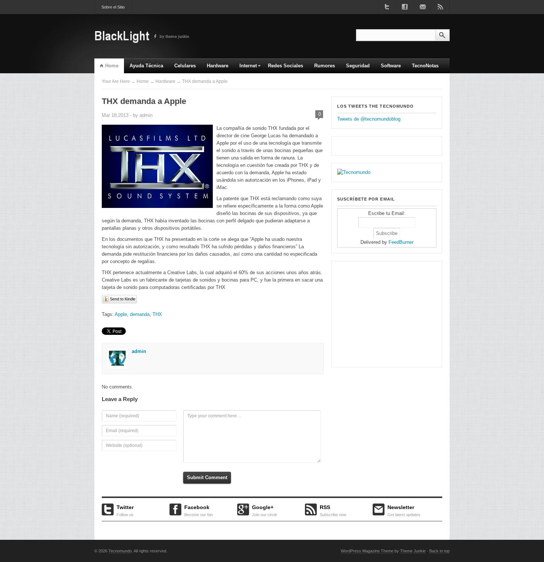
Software (391, 65)
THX (157, 314)
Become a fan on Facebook (405, 7)
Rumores (324, 65)
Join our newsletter (422, 7)
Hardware (217, 65)
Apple (121, 314)
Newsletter (403, 509)
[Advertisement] (383, 313)
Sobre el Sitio (113, 7)
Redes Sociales (285, 65)
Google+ (264, 509)
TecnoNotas (425, 65)
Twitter (125, 509)
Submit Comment (207, 477)
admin (146, 115)
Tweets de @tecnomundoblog (368, 119)
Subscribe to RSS (440, 7)
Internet (245, 68)
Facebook (198, 509)
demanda (140, 314)
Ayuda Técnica (146, 65)
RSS (333, 509)
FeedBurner (401, 242)
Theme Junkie (413, 551)
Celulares (185, 65)
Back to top (439, 551)
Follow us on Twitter (387, 7)
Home (111, 65)
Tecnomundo (120, 551)
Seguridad (358, 65)
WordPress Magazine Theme (367, 551)
